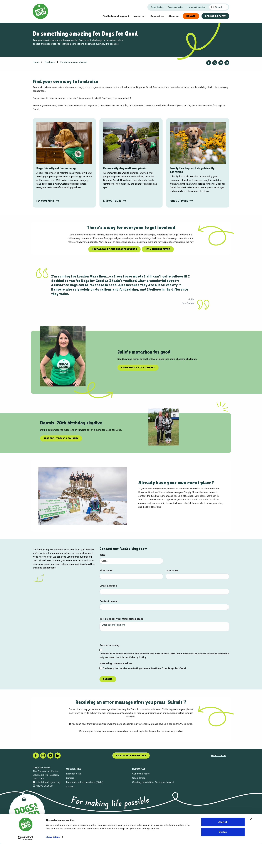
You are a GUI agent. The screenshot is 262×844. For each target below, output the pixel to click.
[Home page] (40, 11)
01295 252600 (44, 785)
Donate (190, 16)
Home (36, 62)
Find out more (45, 200)
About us (173, 16)
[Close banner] (251, 819)
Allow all (222, 822)
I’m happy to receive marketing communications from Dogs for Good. (144, 668)
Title (102, 554)
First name (105, 570)
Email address (108, 585)
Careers (70, 777)
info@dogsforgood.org (48, 782)
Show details (53, 837)
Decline (223, 832)
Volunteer (140, 16)
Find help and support (115, 16)
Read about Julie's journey (138, 367)
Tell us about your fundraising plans (121, 618)
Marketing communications (115, 663)
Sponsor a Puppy (215, 16)
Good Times (138, 777)
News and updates (196, 7)
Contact (70, 786)
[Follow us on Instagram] (214, 62)
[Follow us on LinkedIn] (226, 62)
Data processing (109, 645)
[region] (131, 356)
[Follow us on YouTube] (220, 62)
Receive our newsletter (131, 755)
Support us (157, 16)
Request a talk (73, 773)
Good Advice (157, 7)
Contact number (109, 601)
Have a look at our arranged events (114, 249)
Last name (172, 570)
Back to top (218, 755)
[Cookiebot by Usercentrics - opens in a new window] (25, 838)
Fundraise (50, 62)
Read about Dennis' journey (61, 438)
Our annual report (141, 773)
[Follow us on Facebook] (208, 62)
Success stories (175, 7)
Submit (108, 679)
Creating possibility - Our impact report (153, 782)
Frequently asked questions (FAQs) (84, 782)
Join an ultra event (157, 249)
